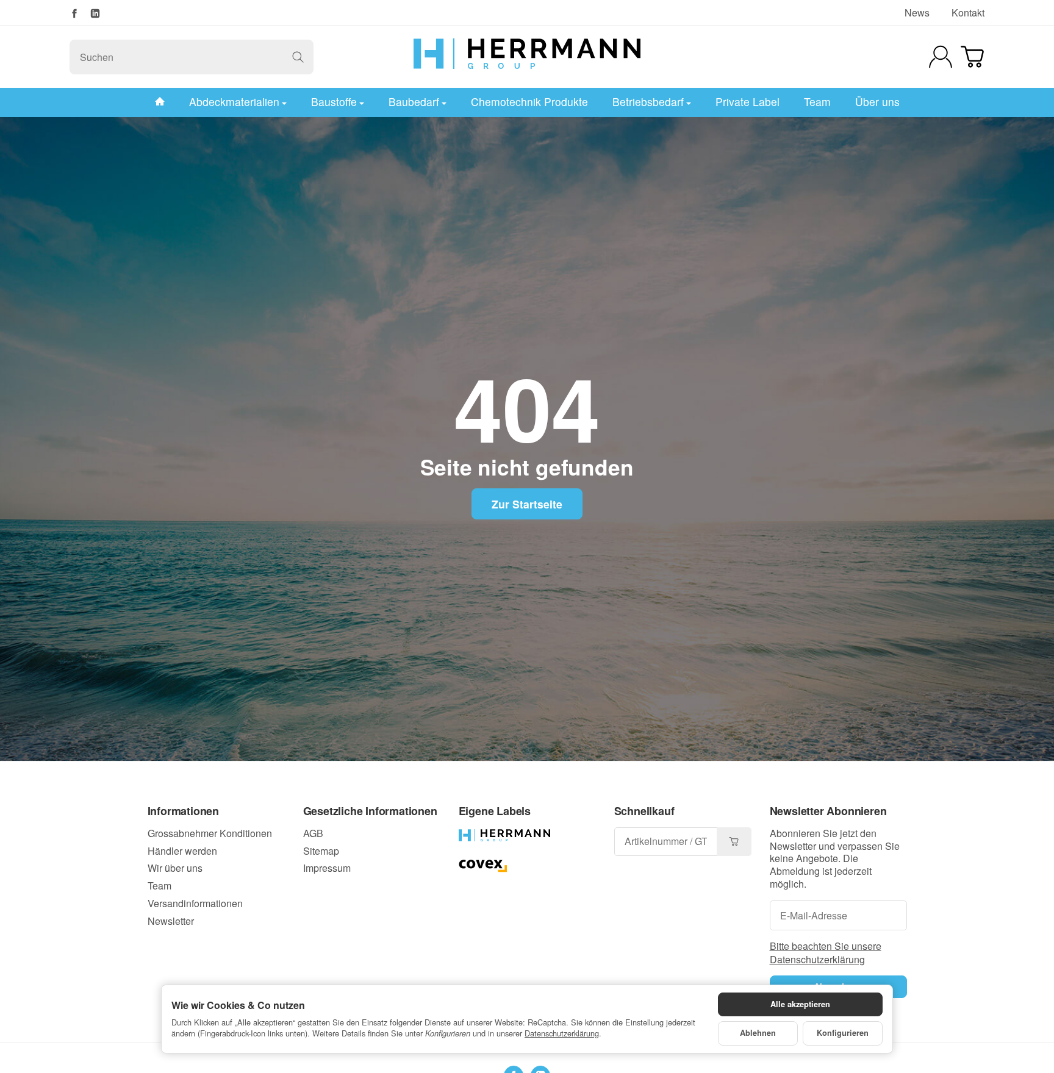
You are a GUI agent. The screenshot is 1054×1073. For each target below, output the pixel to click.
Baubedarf (414, 101)
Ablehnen (758, 1032)
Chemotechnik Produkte (529, 101)
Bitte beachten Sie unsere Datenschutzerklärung (825, 952)
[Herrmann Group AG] (527, 56)
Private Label (747, 101)
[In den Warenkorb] (734, 841)
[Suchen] (298, 57)
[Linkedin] (95, 13)
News (917, 12)
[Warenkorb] (972, 57)
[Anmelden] (940, 57)
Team (817, 101)
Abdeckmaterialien (234, 101)
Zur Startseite (527, 504)
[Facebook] (74, 13)
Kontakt (968, 12)
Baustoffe (334, 101)
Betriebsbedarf (648, 101)
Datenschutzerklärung (562, 1033)
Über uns (877, 101)
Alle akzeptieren (800, 1004)
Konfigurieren (843, 1032)
